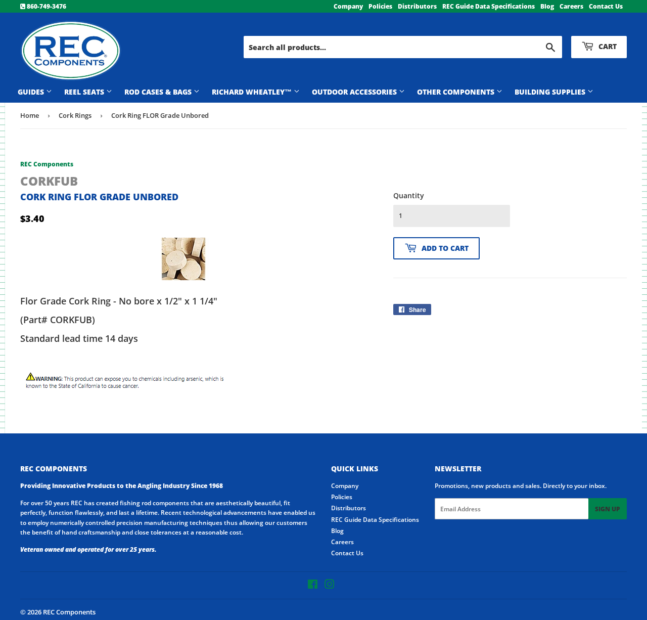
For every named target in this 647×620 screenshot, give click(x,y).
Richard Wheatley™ (253, 92)
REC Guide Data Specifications (488, 6)
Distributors (417, 6)
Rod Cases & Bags (159, 92)
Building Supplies (551, 92)
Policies (380, 6)
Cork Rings (75, 115)
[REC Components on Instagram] (330, 586)
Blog (547, 6)
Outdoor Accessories (355, 92)
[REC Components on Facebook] (312, 586)
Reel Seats (85, 92)
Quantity (408, 195)
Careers (571, 6)
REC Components (69, 611)
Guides (32, 92)
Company (348, 6)
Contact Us (606, 6)
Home (29, 115)
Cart (606, 46)
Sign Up (607, 509)
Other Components (456, 92)
